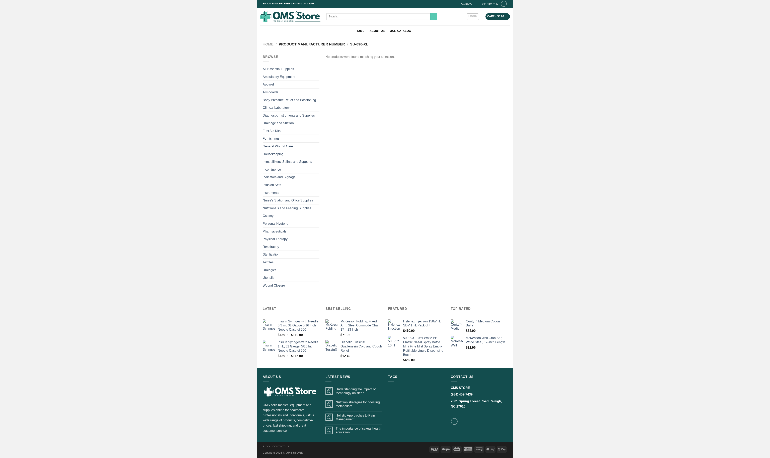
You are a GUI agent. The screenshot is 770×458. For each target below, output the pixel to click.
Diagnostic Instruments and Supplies (289, 115)
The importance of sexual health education (358, 430)
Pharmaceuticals (275, 231)
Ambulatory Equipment (279, 77)
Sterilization (271, 254)
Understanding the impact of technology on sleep (356, 391)
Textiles (268, 262)
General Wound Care (278, 146)
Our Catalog (400, 30)
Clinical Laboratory (276, 107)
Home (360, 30)
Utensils (268, 277)
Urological (270, 270)
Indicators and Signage (279, 177)
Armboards (270, 92)
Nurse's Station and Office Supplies (288, 200)
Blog (266, 446)
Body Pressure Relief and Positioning (289, 100)
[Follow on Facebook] (504, 4)
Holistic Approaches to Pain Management (355, 417)
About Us (377, 30)
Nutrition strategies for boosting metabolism (358, 404)
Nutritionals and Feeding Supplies (287, 208)
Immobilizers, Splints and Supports (287, 161)
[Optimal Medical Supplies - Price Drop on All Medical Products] (290, 16)
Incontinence (272, 169)
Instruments (271, 192)
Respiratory (271, 247)
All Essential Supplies (278, 69)
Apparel (268, 84)
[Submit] (433, 16)
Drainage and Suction (278, 123)
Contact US (281, 446)
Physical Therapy (275, 239)
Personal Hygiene (275, 223)
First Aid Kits (272, 131)
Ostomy (268, 215)
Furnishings (271, 138)
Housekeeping (273, 154)
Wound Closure (274, 285)
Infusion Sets (272, 185)
